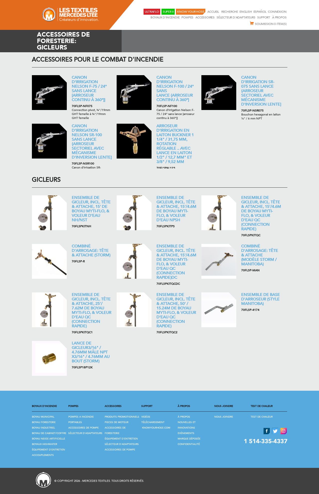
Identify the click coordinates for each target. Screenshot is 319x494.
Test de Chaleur (262, 417)
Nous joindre (223, 417)
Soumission (270, 24)
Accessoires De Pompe (83, 428)
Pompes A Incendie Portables (81, 419)
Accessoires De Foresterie (115, 430)
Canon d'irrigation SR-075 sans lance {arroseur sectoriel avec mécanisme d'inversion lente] (261, 91)
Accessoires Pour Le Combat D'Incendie (97, 59)
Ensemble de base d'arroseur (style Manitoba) (260, 299)
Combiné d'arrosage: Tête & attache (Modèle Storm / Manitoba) (259, 255)
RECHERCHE (229, 12)
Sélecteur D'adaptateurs (236, 17)
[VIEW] (49, 92)
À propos (279, 17)
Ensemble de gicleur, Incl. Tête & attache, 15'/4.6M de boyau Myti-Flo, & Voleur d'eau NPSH (176, 208)
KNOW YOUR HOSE (190, 12)
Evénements (186, 433)
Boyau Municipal (43, 417)
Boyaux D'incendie (165, 17)
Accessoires (205, 17)
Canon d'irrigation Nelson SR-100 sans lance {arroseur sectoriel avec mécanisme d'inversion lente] (92, 142)
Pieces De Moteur (116, 422)
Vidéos (145, 417)
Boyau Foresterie (44, 422)
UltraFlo (152, 12)
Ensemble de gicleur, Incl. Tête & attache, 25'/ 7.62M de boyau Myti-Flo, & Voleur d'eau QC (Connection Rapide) (91, 310)
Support (263, 17)
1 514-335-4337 (265, 441)
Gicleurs (46, 180)
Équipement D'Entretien (48, 449)
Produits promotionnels (122, 417)
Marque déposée (189, 438)
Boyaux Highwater (44, 444)
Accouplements (43, 455)
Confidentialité (189, 444)
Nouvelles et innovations (187, 425)
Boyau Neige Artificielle (48, 438)
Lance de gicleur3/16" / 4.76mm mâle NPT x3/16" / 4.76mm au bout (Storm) (91, 352)
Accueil (213, 12)
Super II (168, 12)
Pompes (187, 17)
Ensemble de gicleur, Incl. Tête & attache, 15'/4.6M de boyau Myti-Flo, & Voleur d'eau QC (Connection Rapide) (261, 213)
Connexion (277, 12)
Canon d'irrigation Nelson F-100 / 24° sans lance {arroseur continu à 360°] (175, 88)
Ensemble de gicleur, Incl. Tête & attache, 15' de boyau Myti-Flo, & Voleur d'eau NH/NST (91, 208)
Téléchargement (152, 422)
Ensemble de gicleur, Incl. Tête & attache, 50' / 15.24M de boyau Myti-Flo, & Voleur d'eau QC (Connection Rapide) (176, 310)
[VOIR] (49, 212)
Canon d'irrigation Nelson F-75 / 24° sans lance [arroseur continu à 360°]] (89, 88)
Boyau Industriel (43, 428)
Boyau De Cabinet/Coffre (49, 433)
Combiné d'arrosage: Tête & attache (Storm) (91, 250)
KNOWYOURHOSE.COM (156, 428)
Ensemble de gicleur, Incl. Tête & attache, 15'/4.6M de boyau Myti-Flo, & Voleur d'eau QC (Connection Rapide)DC (176, 262)
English (245, 12)
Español (260, 12)
